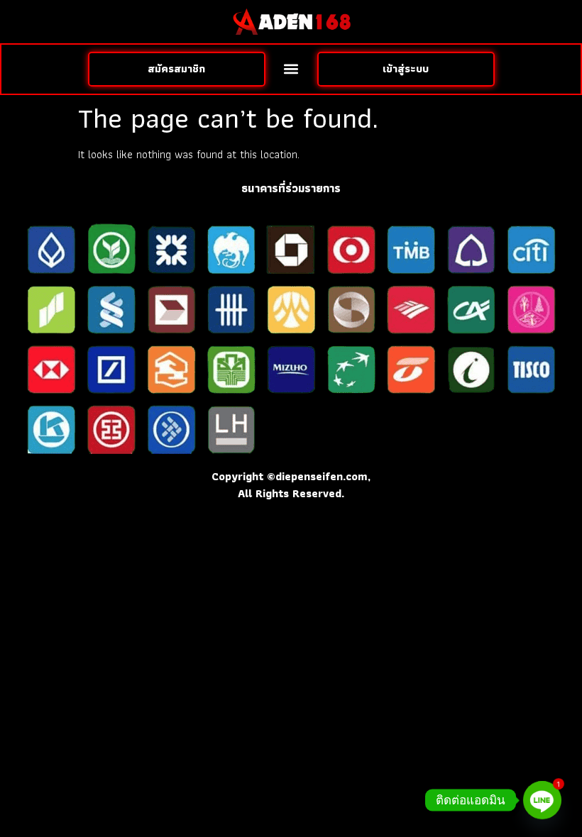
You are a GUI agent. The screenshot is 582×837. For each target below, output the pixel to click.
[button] (291, 69)
